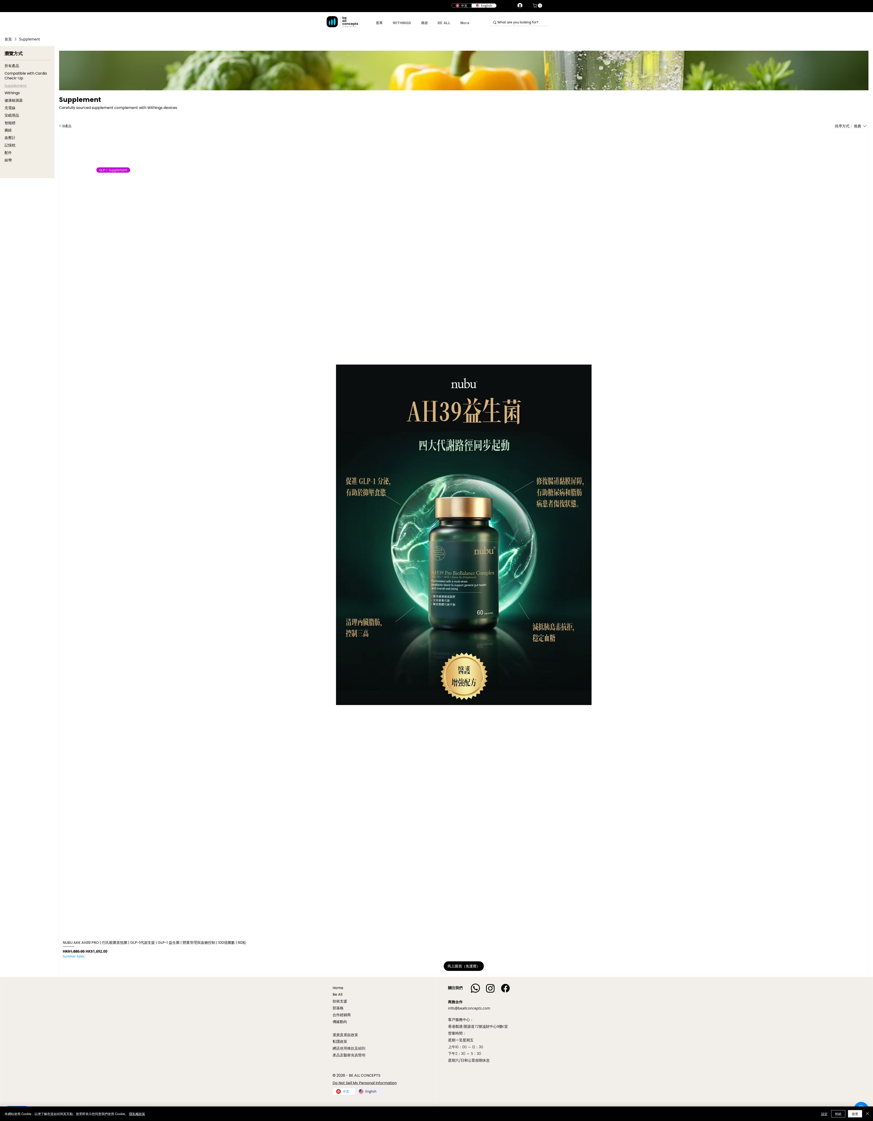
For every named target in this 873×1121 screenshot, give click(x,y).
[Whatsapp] (475, 988)
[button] (538, 5)
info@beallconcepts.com (469, 1008)
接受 (855, 1113)
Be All (337, 994)
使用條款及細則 (352, 1048)
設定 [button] (824, 1113)
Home (338, 987)
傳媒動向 (340, 1021)
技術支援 (340, 1001)
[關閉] (867, 1113)
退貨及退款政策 (345, 1034)
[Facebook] (505, 988)
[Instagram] (490, 988)
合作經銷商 (342, 1015)
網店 (336, 1048)
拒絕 (838, 1113)
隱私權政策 (137, 1113)
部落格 (338, 1008)
